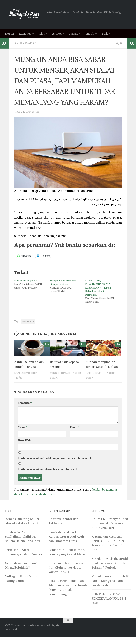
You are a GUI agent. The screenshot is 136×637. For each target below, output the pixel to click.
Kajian (73, 33)
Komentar (25, 403)
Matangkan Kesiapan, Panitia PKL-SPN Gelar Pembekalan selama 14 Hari (108, 543)
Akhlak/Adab (25, 43)
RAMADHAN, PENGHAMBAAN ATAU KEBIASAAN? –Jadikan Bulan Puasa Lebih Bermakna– (98, 287)
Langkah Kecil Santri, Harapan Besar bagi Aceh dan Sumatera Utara (66, 536)
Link (105, 33)
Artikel (57, 33)
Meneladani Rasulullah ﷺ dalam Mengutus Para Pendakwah (110, 580)
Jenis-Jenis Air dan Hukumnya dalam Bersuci (23, 552)
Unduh (89, 33)
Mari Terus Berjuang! (25, 280)
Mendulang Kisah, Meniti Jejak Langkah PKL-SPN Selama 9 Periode (110, 562)
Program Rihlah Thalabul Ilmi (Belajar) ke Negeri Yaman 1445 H (67, 567)
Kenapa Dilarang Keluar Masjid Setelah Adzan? (22, 521)
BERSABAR (28, 321)
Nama (22, 427)
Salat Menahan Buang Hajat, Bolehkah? (21, 565)
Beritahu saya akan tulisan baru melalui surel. (48, 469)
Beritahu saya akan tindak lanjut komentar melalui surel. (55, 458)
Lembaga (25, 33)
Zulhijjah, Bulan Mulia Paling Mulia (21, 578)
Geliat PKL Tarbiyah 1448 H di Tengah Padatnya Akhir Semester (110, 523)
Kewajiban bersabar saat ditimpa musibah (63, 282)
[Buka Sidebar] (4, 43)
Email (74, 427)
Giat (42, 33)
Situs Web (24, 440)
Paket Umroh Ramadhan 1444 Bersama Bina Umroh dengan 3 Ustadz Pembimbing (68, 587)
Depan (9, 33)
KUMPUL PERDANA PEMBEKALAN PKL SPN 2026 (109, 598)
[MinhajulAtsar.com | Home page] (24, 14)
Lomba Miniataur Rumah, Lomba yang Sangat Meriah (68, 552)
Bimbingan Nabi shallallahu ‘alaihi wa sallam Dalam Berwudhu (22, 536)
